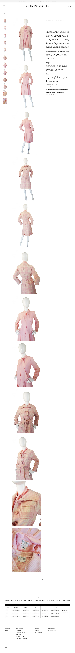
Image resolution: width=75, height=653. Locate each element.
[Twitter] (51, 94)
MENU (4, 13)
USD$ (4, 5)
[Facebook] (49, 94)
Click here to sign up (52, 630)
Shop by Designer (32, 9)
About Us (6, 630)
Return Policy (18, 634)
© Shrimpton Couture (8, 649)
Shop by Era (40, 9)
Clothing (24, 9)
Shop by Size (48, 9)
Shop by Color (57, 9)
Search (61, 6)
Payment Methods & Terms (21, 638)
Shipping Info (5, 584)
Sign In (57, 6)
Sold (57, 23)
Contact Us (18, 630)
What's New (17, 9)
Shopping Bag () (68, 6)
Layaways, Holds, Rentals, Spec (22, 636)
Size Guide (37, 630)
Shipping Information (20, 632)
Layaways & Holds (6, 579)
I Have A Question (57, 27)
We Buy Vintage (38, 632)
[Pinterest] (53, 94)
